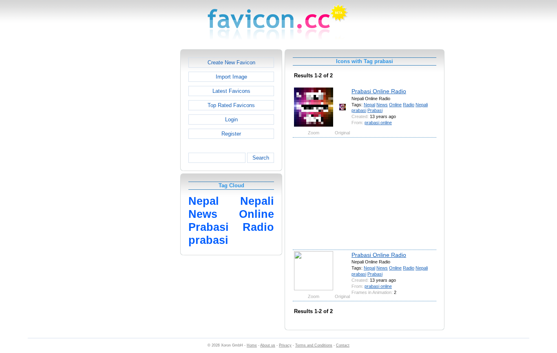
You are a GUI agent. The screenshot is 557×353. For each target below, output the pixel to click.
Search (260, 158)
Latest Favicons (231, 91)
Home (252, 345)
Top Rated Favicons (231, 105)
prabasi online (378, 122)
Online (395, 104)
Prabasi (374, 110)
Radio (408, 104)
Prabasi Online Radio (378, 91)
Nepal (369, 104)
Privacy (285, 345)
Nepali (422, 104)
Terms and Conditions (313, 345)
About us (267, 345)
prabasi (358, 110)
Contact (342, 345)
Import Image (231, 77)
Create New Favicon (231, 62)
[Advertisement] (145, 171)
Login (231, 119)
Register (231, 134)
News (382, 104)
